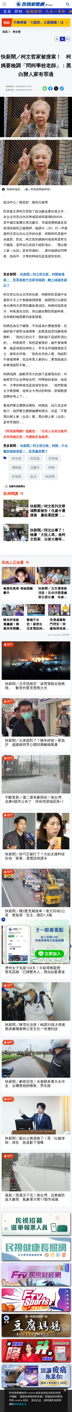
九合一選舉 (56, 11)
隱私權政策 (20, 1404)
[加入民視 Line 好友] (36, 941)
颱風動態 (34, 11)
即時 (19, 11)
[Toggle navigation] (4, 4)
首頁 (7, 11)
